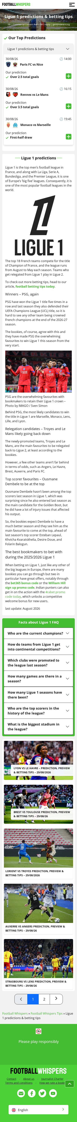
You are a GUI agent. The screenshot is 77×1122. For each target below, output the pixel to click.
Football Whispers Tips (47, 1013)
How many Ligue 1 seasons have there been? (35, 694)
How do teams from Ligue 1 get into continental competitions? (34, 646)
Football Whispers (15, 1013)
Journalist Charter (52, 1079)
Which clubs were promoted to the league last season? (33, 662)
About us (28, 1079)
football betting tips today (35, 286)
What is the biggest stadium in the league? (33, 726)
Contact (11, 1079)
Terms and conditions (19, 1083)
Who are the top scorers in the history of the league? (33, 710)
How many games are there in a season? (35, 678)
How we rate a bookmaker (55, 1083)
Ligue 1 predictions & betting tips (30, 49)
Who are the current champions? (35, 633)
